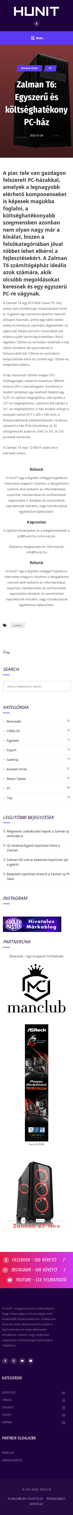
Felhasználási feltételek (25, 1499)
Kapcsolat (36, 1504)
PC (50, 68)
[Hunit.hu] (36, 9)
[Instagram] (14, 1361)
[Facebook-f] (5, 1361)
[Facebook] (37, 24)
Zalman (17, 625)
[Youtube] (22, 1361)
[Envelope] (30, 1361)
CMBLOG (13, 731)
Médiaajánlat (56, 1499)
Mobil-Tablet (16, 779)
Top (9, 798)
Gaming (12, 760)
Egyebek (13, 740)
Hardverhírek (12, 1460)
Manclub (8, 1452)
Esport (11, 750)
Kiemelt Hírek (29, 68)
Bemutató (14, 721)
